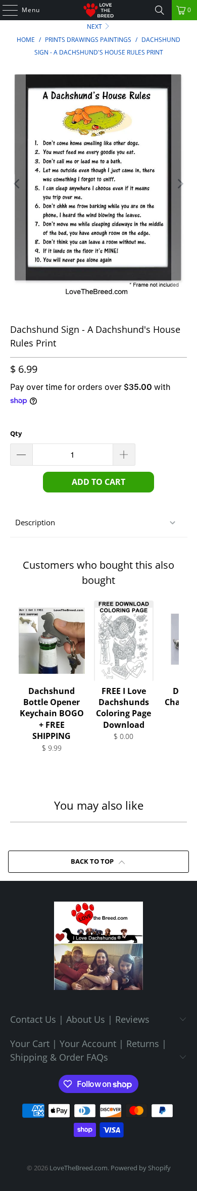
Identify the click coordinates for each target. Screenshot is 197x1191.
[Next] (179, 184)
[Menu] (5, 10)
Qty (16, 433)
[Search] (159, 10)
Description (35, 522)
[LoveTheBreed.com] (99, 10)
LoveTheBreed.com (79, 1167)
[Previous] (18, 184)
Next (95, 26)
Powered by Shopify (141, 1167)
